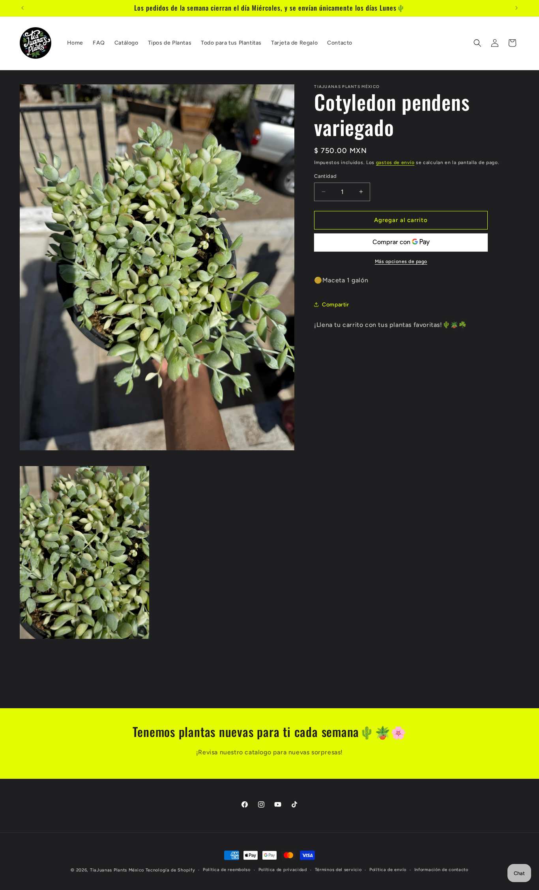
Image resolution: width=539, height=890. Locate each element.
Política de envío (387, 869)
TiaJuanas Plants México (117, 870)
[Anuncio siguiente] (516, 7)
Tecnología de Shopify (170, 870)
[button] (477, 43)
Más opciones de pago (401, 261)
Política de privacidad (282, 869)
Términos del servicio (338, 869)
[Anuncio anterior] (22, 7)
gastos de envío (395, 162)
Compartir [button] (335, 304)
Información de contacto (441, 869)
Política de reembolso (227, 869)
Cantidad (325, 176)
